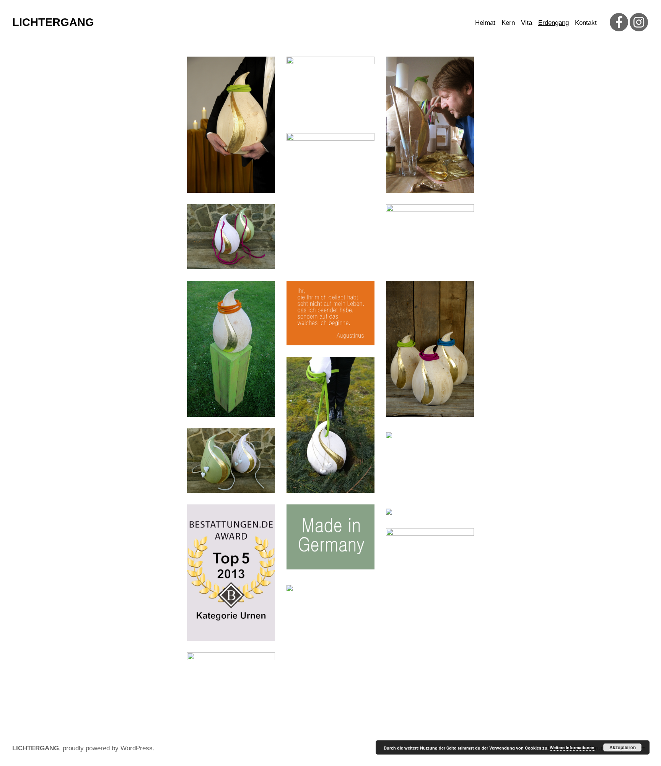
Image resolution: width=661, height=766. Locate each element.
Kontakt (586, 22)
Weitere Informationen (572, 747)
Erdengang (553, 22)
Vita (526, 22)
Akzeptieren (622, 747)
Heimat (485, 22)
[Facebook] (619, 22)
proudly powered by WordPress (108, 748)
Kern (508, 22)
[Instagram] (639, 22)
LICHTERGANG (53, 22)
